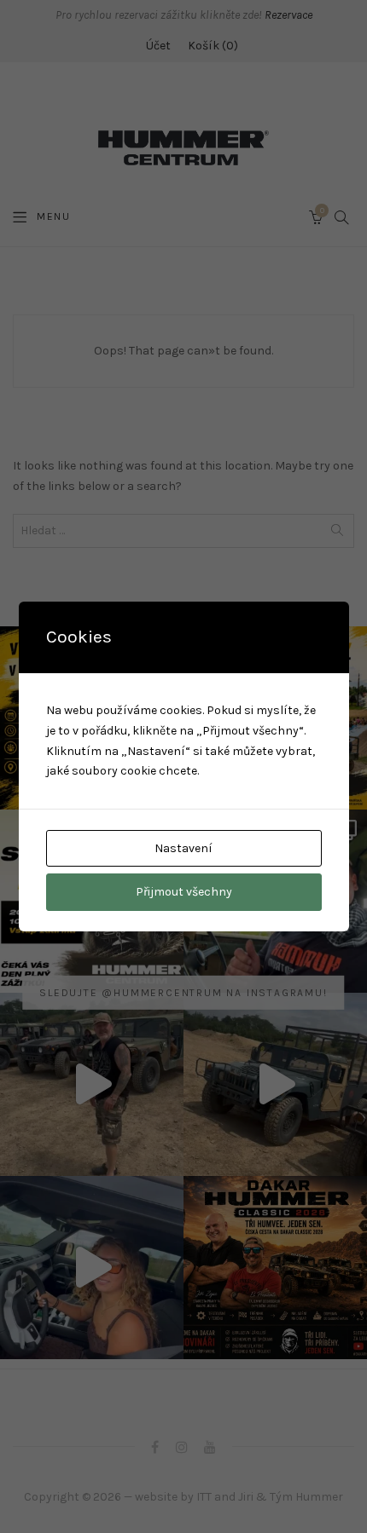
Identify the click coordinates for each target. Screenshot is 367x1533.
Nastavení (183, 848)
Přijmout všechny (184, 892)
